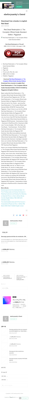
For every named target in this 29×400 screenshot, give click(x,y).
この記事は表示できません (8, 249)
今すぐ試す (19, 6)
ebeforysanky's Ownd (14, 14)
